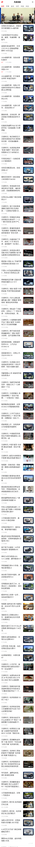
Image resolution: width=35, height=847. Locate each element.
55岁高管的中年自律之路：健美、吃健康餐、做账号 (10, 37)
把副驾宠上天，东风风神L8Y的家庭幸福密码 (10, 426)
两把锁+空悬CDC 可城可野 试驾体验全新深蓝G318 (11, 262)
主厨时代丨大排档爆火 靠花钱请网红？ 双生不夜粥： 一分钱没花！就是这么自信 (10, 395)
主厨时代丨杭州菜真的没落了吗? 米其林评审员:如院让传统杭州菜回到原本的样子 (10, 764)
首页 (2, 6)
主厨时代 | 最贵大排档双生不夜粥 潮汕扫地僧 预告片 (11, 457)
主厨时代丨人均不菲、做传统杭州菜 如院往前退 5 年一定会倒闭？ (10, 666)
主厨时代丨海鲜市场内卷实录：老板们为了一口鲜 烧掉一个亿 (10, 384)
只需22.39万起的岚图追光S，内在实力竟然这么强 (10, 272)
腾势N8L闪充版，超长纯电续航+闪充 (11, 840)
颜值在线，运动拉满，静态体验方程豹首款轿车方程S (10, 117)
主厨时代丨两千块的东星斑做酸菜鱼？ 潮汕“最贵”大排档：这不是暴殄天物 (10, 333)
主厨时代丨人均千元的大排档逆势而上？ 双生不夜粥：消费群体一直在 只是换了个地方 (10, 416)
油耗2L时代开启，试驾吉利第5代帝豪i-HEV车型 (10, 821)
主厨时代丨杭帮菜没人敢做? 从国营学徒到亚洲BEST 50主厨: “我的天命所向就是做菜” (11, 731)
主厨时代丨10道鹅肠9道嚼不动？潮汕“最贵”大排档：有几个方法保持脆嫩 (11, 322)
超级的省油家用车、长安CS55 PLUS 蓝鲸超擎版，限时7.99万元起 (10, 48)
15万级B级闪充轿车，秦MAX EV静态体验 (10, 519)
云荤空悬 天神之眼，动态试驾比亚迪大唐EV (10, 647)
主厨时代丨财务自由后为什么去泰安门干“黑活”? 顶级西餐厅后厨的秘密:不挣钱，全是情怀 (11, 720)
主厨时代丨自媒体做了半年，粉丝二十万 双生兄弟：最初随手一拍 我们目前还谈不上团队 (10, 241)
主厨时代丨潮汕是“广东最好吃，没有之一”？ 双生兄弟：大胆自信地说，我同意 (11, 311)
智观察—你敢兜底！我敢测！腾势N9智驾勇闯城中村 (10, 467)
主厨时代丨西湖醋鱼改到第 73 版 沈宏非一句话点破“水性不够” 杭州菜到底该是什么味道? (11, 742)
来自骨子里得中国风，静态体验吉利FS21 (10, 576)
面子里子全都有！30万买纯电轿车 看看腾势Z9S (10, 548)
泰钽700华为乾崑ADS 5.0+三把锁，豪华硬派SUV (11, 557)
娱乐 (12, 6)
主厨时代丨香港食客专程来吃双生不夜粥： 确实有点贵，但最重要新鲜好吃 (10, 188)
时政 (22, 6)
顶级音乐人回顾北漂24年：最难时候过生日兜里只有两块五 (10, 617)
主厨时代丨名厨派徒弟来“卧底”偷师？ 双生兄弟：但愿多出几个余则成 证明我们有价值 (10, 150)
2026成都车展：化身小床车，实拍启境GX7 (10, 107)
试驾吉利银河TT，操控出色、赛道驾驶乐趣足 (10, 528)
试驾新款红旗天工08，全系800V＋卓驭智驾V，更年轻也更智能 (11, 586)
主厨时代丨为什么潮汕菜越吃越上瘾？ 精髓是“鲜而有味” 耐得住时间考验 (11, 300)
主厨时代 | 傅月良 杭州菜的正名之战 (11, 803)
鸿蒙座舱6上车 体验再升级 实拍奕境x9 (11, 374)
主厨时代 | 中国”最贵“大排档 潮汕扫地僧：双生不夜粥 (11, 447)
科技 (27, 6)
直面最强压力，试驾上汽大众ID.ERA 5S (10, 354)
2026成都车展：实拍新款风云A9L (10, 97)
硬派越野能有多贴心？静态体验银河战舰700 (10, 499)
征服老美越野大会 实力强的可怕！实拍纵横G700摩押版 (10, 128)
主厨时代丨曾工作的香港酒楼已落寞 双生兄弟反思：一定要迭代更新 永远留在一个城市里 (10, 208)
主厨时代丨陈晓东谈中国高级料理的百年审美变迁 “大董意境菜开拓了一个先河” (11, 688)
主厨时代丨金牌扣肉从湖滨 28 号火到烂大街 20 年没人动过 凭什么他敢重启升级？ (10, 677)
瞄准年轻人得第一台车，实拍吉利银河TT (10, 596)
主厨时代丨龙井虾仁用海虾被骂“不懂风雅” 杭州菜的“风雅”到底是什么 (10, 753)
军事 (7, 6)
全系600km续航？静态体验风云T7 (11, 198)
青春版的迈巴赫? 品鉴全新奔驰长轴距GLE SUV (11, 281)
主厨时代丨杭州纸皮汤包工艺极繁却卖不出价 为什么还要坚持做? (10, 709)
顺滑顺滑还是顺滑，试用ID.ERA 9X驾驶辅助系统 (10, 405)
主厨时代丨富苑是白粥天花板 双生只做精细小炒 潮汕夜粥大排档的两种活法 (11, 252)
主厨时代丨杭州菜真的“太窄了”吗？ (11, 698)
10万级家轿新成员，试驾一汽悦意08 (10, 794)
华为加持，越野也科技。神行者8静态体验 (10, 774)
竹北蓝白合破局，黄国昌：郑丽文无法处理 (17, 20)
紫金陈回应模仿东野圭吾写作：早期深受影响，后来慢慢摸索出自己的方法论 (10, 489)
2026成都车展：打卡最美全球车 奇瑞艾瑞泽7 (10, 77)
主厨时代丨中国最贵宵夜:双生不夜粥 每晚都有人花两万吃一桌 (11, 436)
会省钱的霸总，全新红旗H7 (10, 656)
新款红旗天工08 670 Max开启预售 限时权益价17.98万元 (11, 628)
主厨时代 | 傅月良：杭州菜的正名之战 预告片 (11, 812)
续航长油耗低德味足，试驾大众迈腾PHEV (10, 638)
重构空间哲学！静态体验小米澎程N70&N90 (10, 178)
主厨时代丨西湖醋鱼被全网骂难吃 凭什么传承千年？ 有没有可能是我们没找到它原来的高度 (10, 784)
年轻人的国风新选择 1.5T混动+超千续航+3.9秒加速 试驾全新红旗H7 (11, 509)
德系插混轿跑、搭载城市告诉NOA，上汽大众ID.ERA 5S (10, 344)
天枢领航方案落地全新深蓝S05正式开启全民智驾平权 (11, 478)
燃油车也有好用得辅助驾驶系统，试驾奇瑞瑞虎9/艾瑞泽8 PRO (11, 538)
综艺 (17, 6)
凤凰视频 (17, 2)
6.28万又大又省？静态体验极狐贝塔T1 (11, 830)
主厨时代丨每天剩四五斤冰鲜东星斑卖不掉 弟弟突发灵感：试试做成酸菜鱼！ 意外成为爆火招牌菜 (10, 139)
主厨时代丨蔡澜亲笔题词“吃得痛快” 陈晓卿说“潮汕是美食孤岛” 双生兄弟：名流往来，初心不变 (11, 230)
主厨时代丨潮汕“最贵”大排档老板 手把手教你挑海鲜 (11, 290)
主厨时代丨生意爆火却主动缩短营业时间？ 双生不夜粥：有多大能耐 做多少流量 (10, 364)
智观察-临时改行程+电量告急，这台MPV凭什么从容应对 (11, 606)
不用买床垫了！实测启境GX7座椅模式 (10, 160)
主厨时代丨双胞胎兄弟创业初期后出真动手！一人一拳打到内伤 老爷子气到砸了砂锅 (10, 219)
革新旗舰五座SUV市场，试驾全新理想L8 (11, 567)
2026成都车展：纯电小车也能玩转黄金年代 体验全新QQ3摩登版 (10, 87)
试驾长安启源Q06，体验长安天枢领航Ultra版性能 (11, 27)
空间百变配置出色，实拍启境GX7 (10, 169)
